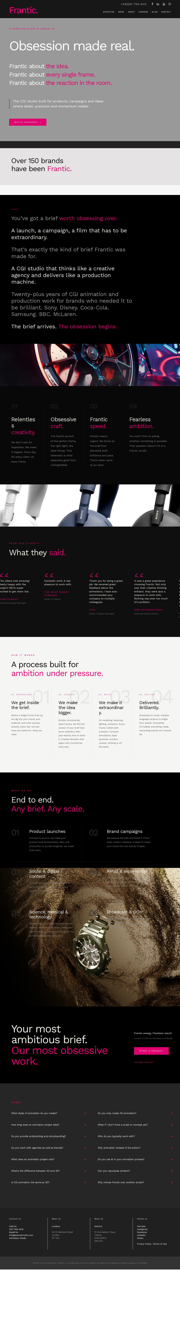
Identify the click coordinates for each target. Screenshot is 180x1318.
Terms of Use (160, 1244)
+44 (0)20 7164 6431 (143, 1062)
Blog (155, 12)
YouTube (141, 1226)
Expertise (108, 12)
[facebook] (152, 4)
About (131, 12)
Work (121, 12)
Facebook (142, 1232)
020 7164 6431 (16, 1229)
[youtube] (164, 4)
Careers (143, 12)
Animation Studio (17, 1238)
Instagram (142, 1229)
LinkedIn (141, 1235)
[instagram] (169, 4)
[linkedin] (158, 4)
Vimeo (140, 1238)
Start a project (151, 1051)
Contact (166, 12)
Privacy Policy (144, 1244)
